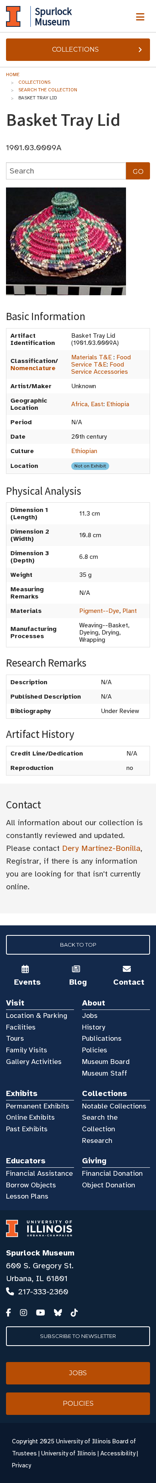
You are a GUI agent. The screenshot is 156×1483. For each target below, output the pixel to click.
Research (97, 1140)
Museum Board (106, 1061)
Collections (75, 49)
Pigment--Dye (99, 611)
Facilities (21, 1027)
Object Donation (108, 1185)
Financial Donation (112, 1173)
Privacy (21, 1465)
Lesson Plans (27, 1196)
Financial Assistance (39, 1173)
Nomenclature (33, 368)
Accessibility (117, 1453)
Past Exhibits (27, 1128)
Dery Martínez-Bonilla (101, 848)
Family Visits (26, 1050)
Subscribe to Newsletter (78, 1336)
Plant (129, 611)
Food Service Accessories (99, 368)
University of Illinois (68, 1453)
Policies (94, 1050)
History (93, 1027)
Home (13, 74)
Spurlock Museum (40, 1253)
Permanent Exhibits (37, 1106)
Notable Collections (114, 1106)
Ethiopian (84, 451)
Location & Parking (36, 1015)
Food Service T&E (101, 361)
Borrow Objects (31, 1185)
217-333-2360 (43, 1292)
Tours (15, 1038)
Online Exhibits (30, 1117)
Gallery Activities (34, 1061)
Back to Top (78, 944)
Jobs (90, 1015)
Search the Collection (47, 90)
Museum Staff (104, 1073)
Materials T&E (91, 357)
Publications (102, 1038)
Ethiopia (117, 404)
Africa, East (87, 404)
